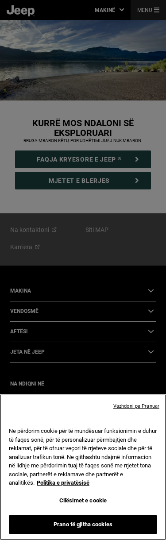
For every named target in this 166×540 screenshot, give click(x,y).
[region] (83, 467)
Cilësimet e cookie (83, 500)
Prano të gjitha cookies (83, 524)
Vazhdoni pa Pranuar (136, 406)
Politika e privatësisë (63, 482)
